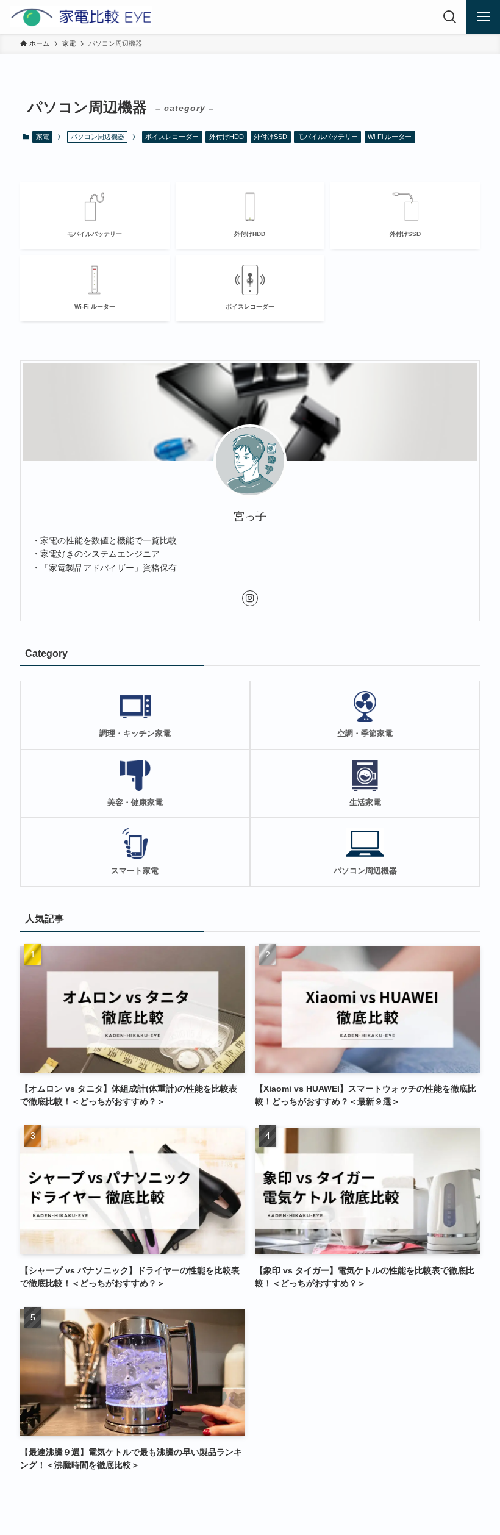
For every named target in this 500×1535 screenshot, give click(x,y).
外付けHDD (226, 136)
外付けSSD (270, 136)
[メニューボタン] (483, 17)
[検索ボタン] (449, 17)
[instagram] (250, 598)
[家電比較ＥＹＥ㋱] (81, 17)
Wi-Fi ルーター (390, 136)
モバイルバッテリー (328, 136)
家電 (42, 136)
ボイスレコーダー (172, 136)
